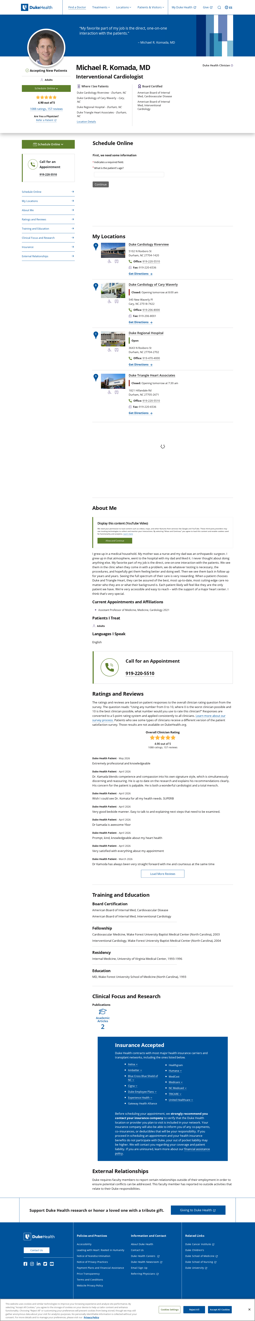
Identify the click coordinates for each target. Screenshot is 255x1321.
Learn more (128, 534)
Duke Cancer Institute (198, 1244)
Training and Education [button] (35, 228)
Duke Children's (194, 1250)
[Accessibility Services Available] (109, 262)
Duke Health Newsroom (145, 1262)
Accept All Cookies (220, 1309)
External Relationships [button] (35, 256)
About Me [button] (28, 210)
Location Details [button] (86, 121)
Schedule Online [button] (45, 88)
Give (206, 7)
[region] (127, 1310)
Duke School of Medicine (199, 1256)
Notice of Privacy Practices (92, 1262)
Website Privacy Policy (90, 1285)
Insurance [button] (27, 247)
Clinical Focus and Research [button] (38, 237)
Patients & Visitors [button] (150, 7)
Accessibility (84, 1244)
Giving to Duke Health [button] (196, 1210)
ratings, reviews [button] (46, 109)
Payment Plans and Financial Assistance (100, 1267)
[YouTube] (52, 1264)
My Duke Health (182, 7)
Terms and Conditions (90, 1279)
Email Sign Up (139, 1267)
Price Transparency (88, 1273)
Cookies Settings (169, 1309)
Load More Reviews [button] (162, 874)
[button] (229, 7)
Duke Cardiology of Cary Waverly (153, 284)
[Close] (249, 1309)
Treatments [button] (99, 7)
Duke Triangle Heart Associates (152, 375)
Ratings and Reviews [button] (34, 219)
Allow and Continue (115, 540)
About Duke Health (142, 1244)
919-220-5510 (140, 673)
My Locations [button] (30, 201)
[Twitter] (46, 1264)
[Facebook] (26, 1264)
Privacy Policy (91, 1317)
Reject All (194, 1309)
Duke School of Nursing (199, 1262)
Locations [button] (122, 7)
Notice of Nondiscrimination (93, 1256)
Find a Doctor (77, 7)
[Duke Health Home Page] (40, 1236)
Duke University (194, 1267)
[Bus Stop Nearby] (116, 262)
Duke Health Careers (143, 1256)
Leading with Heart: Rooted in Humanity (100, 1250)
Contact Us (36, 1250)
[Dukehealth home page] (42, 7)
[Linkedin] (39, 1264)
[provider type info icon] (232, 65)
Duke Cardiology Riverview (149, 244)
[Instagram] (32, 1264)
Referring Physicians (143, 1273)
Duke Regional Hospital (146, 333)
